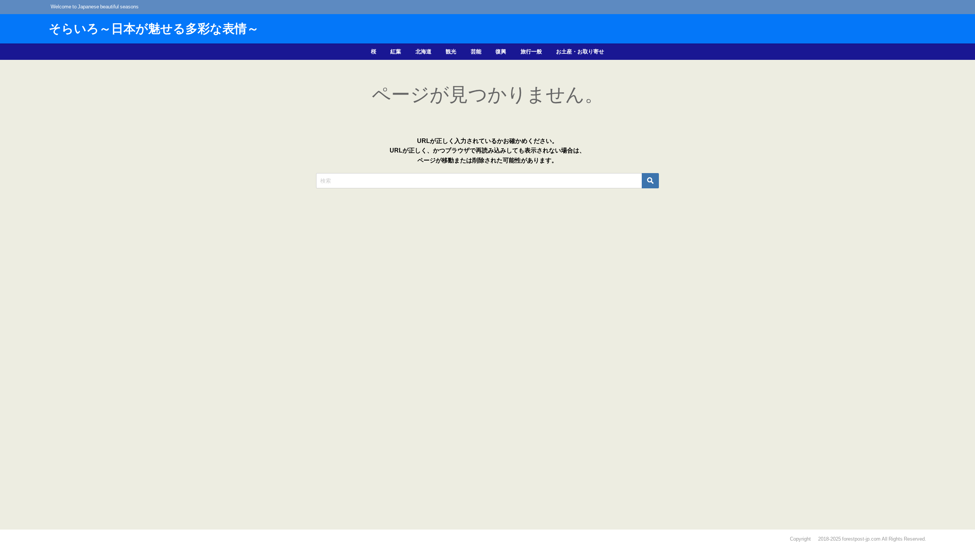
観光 (451, 51)
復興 (500, 51)
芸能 (476, 51)
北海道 (424, 51)
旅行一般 (531, 51)
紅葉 (395, 51)
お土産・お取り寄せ (580, 51)
